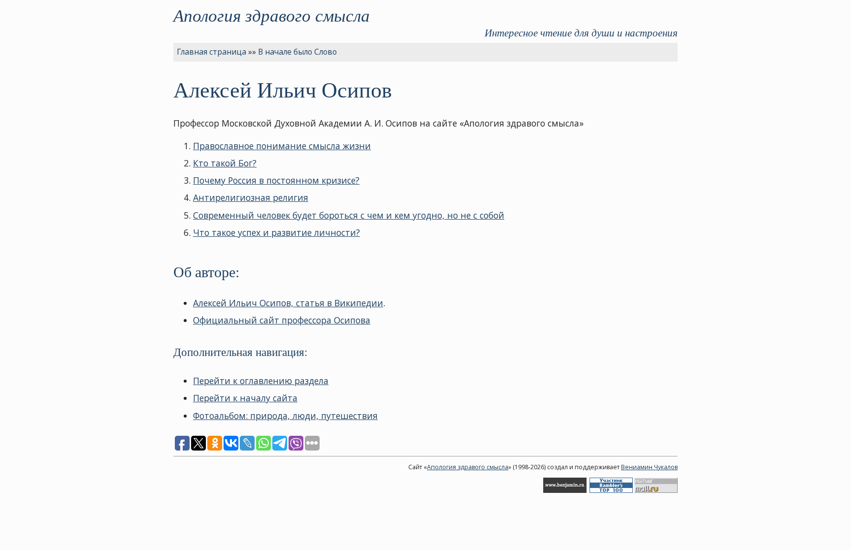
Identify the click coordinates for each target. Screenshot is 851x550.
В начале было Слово (297, 51)
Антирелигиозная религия (250, 197)
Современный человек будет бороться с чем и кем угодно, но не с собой (348, 215)
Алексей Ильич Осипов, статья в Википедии (288, 303)
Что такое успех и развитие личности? (276, 232)
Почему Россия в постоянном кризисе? (276, 180)
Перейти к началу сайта (245, 398)
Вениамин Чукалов (649, 467)
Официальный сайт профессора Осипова (281, 320)
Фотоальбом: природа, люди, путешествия (285, 415)
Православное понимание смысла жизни (282, 146)
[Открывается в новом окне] (565, 490)
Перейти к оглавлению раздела (260, 381)
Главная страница (211, 51)
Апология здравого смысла (271, 15)
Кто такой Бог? (225, 163)
